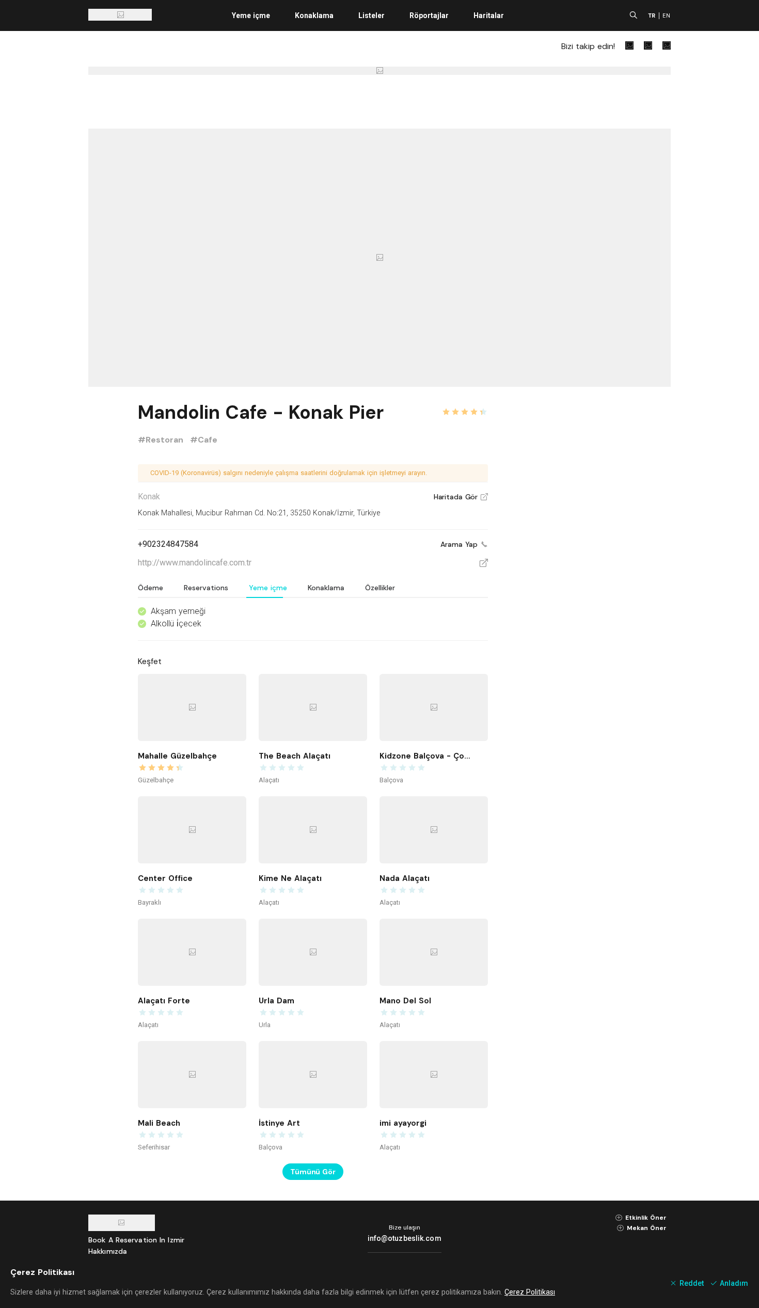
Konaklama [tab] (326, 587)
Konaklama (314, 15)
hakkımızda (107, 1251)
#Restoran (162, 439)
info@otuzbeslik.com (404, 1238)
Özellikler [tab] (380, 587)
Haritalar (488, 15)
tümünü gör (313, 1171)
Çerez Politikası (529, 1292)
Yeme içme (251, 15)
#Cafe (203, 439)
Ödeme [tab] (150, 587)
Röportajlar (429, 15)
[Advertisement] (593, 553)
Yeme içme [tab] (268, 587)
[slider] (464, 406)
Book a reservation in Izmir (136, 1239)
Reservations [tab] (206, 587)
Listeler (371, 15)
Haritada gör (461, 497)
